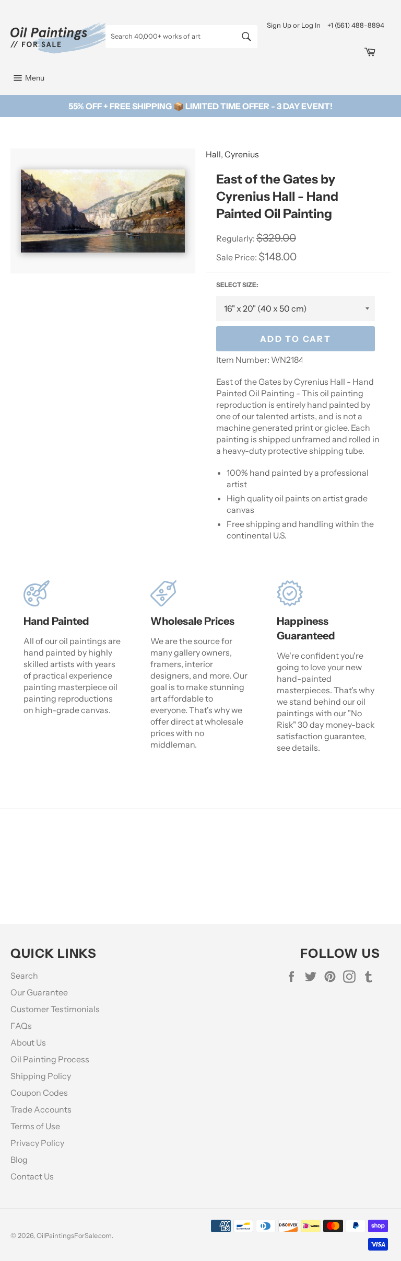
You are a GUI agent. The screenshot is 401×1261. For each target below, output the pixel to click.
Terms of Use (35, 1126)
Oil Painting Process (49, 1059)
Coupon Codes (39, 1092)
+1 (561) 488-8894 (355, 25)
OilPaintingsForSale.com (74, 1236)
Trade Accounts (41, 1109)
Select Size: (237, 285)
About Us (28, 1042)
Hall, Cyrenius (232, 154)
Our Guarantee (39, 992)
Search (24, 975)
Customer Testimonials (55, 1009)
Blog (19, 1159)
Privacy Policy (37, 1143)
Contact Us (32, 1176)
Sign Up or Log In (294, 25)
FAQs (21, 1026)
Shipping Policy (40, 1076)
